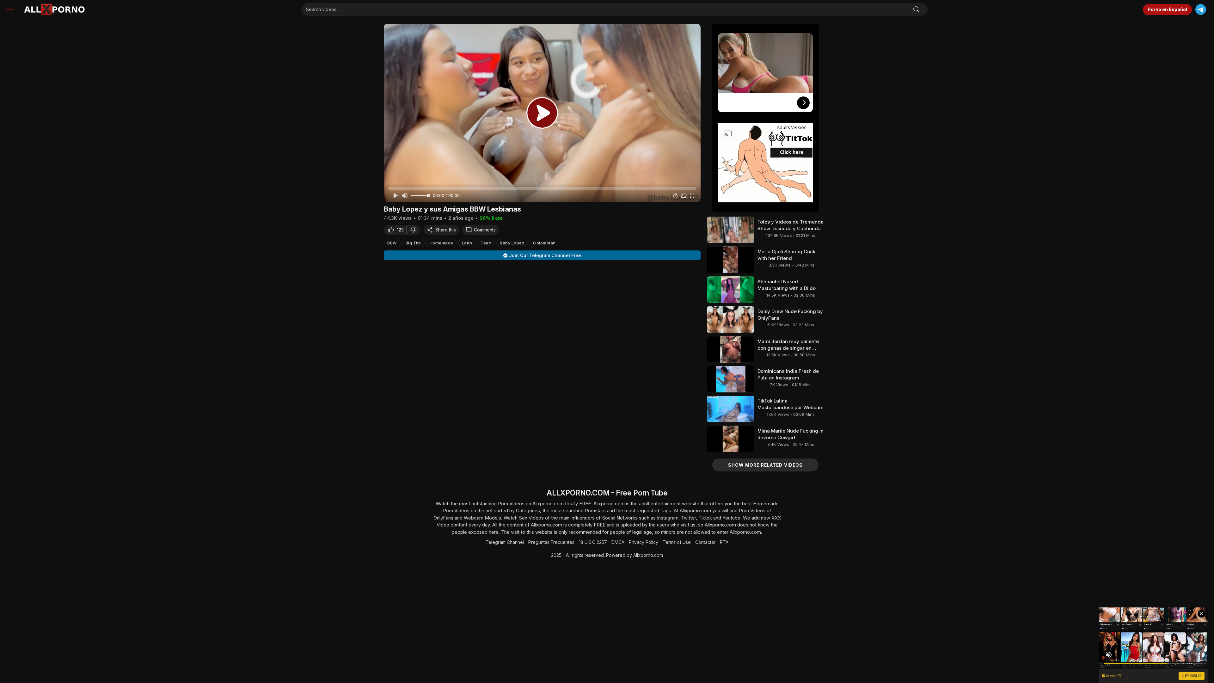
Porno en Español (1167, 9)
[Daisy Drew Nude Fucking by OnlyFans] (730, 319)
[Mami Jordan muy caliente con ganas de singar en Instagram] (730, 349)
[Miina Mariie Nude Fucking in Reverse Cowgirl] (730, 439)
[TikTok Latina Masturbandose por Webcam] (730, 409)
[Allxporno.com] (54, 9)
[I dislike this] (415, 230)
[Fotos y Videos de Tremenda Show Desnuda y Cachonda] (730, 230)
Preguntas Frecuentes (551, 542)
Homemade (441, 242)
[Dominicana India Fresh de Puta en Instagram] (730, 379)
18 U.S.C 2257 (593, 542)
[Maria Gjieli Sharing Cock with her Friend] (730, 259)
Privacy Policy (643, 542)
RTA (724, 542)
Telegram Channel (505, 542)
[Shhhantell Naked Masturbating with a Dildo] (730, 289)
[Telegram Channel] (1200, 9)
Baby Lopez (512, 242)
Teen (486, 242)
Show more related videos (765, 465)
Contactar (705, 542)
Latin (467, 242)
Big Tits (413, 242)
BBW (392, 242)
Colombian (544, 242)
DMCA (617, 542)
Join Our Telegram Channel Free (545, 255)
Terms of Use (677, 542)
